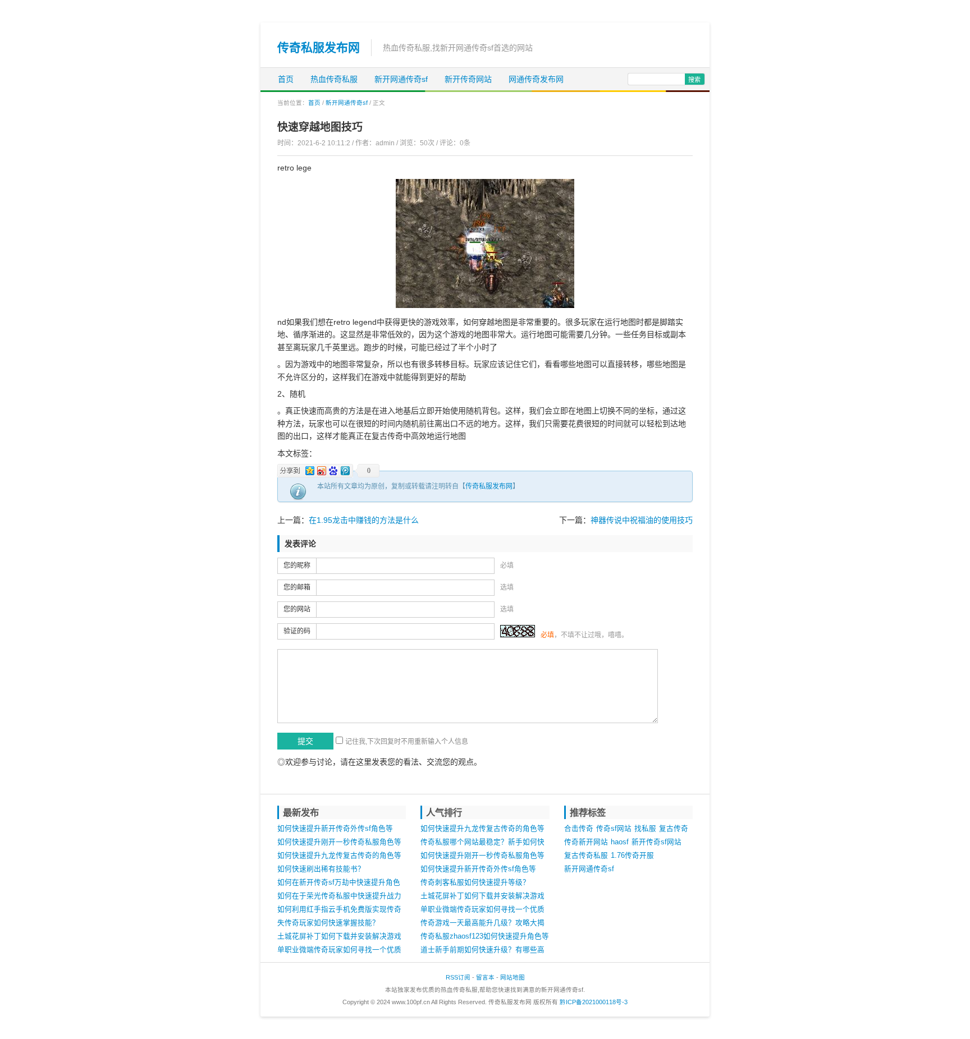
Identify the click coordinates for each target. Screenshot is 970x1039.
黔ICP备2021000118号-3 (594, 1002)
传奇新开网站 (586, 842)
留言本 (485, 977)
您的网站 (296, 609)
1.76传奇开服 (632, 855)
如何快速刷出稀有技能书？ (321, 869)
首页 (286, 79)
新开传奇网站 (468, 79)
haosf (620, 842)
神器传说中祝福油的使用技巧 (642, 520)
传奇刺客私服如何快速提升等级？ (475, 882)
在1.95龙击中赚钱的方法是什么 (364, 520)
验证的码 (296, 631)
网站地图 (512, 977)
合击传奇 (578, 829)
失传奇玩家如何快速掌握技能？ (328, 923)
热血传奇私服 (334, 79)
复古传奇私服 (586, 855)
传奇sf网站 (614, 829)
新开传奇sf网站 (656, 842)
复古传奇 (673, 829)
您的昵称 (296, 565)
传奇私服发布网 (318, 47)
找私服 (645, 829)
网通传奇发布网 (536, 79)
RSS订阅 (458, 977)
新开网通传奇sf (401, 79)
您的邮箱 (296, 587)
